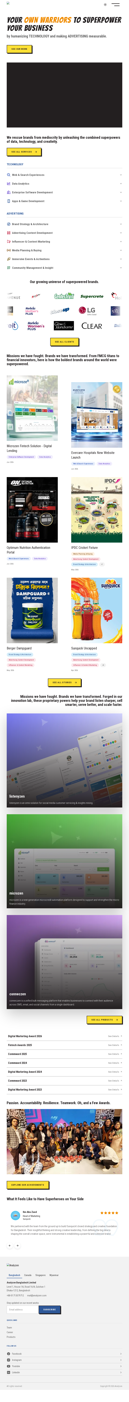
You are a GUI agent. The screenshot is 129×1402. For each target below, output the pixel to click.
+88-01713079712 (15, 1295)
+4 (103, 665)
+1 (102, 564)
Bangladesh (14, 1275)
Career (10, 1332)
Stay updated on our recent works (23, 1303)
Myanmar (54, 1275)
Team (9, 1327)
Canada (27, 1275)
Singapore (40, 1275)
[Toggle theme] (105, 4)
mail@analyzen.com (37, 1295)
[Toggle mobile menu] (117, 5)
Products (11, 1337)
